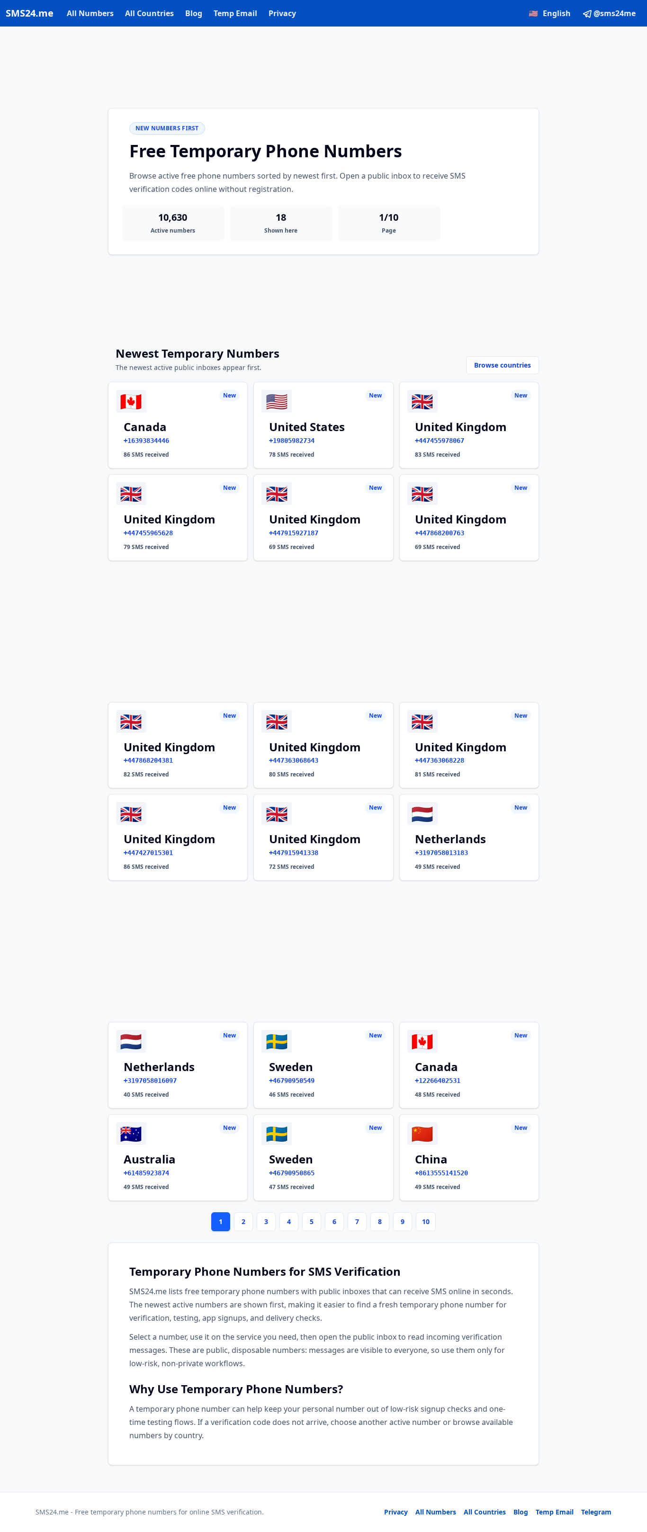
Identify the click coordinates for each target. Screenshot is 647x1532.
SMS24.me (30, 13)
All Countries (149, 13)
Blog (193, 13)
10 (426, 1221)
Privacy (282, 13)
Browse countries (502, 364)
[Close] (629, 1482)
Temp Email (235, 13)
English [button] (550, 13)
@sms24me (614, 13)
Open (509, 1512)
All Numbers (90, 13)
